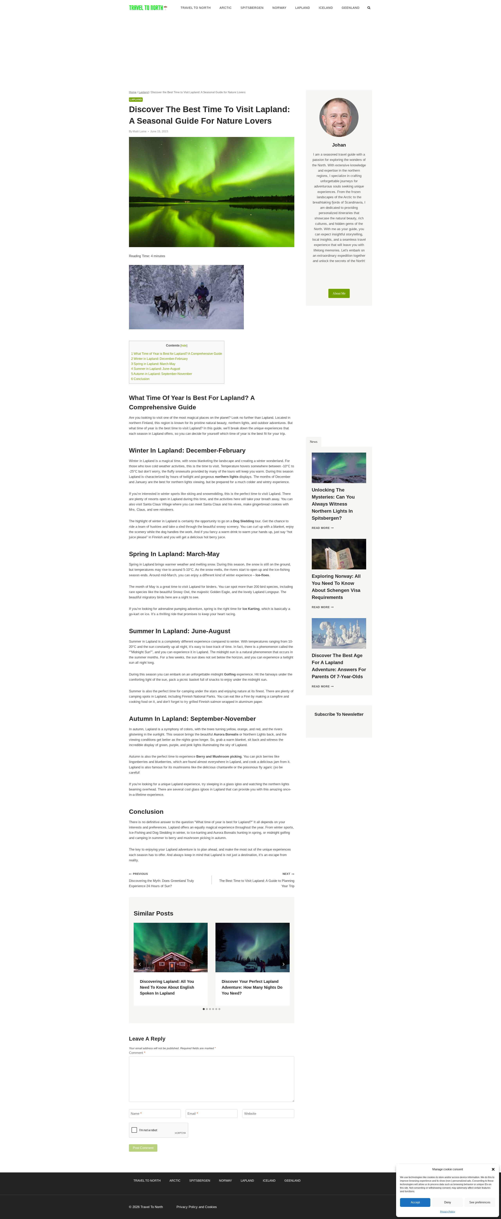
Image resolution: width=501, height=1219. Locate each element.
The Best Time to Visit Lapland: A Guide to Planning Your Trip (256, 880)
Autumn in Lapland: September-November (161, 373)
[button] (493, 1169)
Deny (447, 1202)
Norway (279, 7)
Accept (415, 1202)
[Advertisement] (250, 45)
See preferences (479, 1202)
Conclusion (140, 379)
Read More (323, 528)
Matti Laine (139, 131)
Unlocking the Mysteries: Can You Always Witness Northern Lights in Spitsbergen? (333, 504)
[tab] (204, 1009)
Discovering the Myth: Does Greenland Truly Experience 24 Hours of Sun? (161, 880)
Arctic (226, 7)
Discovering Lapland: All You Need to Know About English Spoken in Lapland (167, 987)
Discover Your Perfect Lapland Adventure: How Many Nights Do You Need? (252, 987)
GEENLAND (351, 7)
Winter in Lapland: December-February (159, 358)
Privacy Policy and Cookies (197, 1207)
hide (184, 345)
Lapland (302, 7)
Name (136, 1113)
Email (192, 1113)
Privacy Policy (447, 1211)
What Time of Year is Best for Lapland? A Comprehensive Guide (176, 353)
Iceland (326, 7)
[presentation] (171, 947)
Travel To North (196, 7)
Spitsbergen (252, 7)
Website (250, 1113)
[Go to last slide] (140, 964)
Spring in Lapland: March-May (153, 364)
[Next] (283, 964)
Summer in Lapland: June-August (155, 368)
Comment (137, 1053)
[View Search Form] (369, 8)
